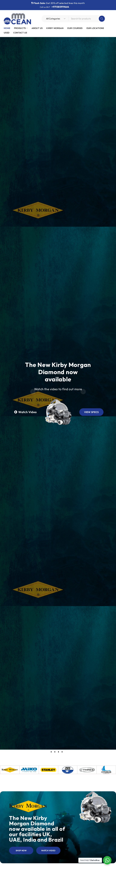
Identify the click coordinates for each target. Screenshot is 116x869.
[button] (32, 391)
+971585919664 (60, 6)
